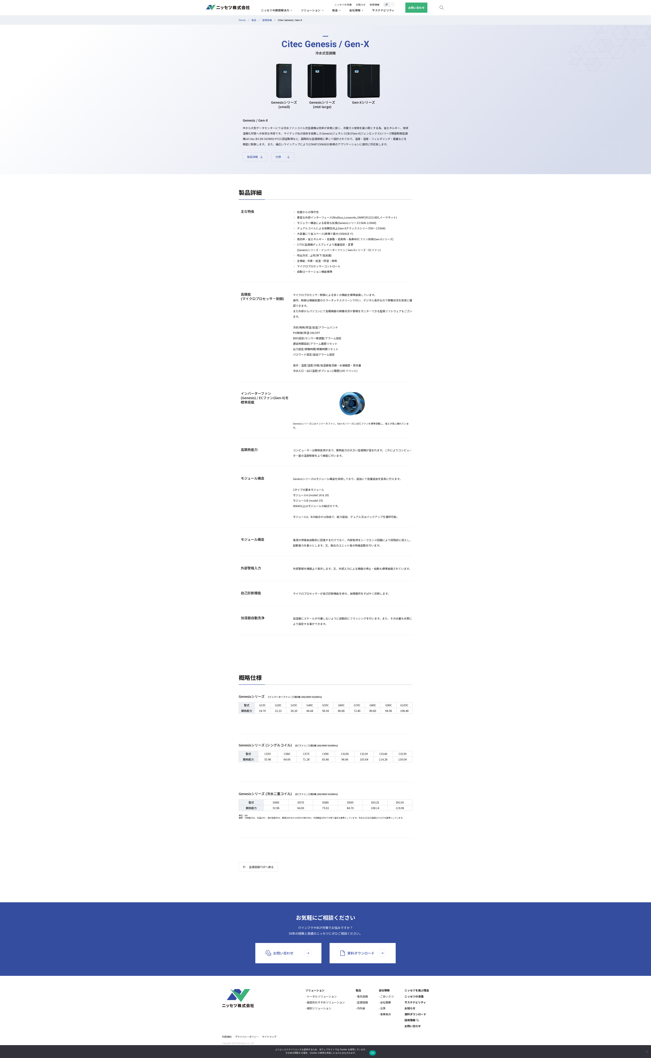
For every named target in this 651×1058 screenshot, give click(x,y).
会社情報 (384, 990)
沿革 (383, 1008)
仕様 (278, 157)
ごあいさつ (387, 996)
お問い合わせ (413, 1026)
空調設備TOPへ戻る (261, 867)
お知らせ (410, 1008)
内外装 (361, 1008)
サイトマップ (269, 1036)
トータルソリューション (322, 996)
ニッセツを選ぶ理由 (417, 990)
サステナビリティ (415, 1002)
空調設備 (267, 20)
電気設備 (362, 996)
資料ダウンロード (415, 1014)
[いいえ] (646, 1051)
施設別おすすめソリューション (326, 1002)
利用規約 (227, 1036)
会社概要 (385, 1002)
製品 (254, 20)
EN (391, 4)
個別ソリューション (319, 1008)
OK (372, 1052)
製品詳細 (252, 157)
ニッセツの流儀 (414, 996)
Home (242, 20)
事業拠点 (385, 1014)
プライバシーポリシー (247, 1036)
